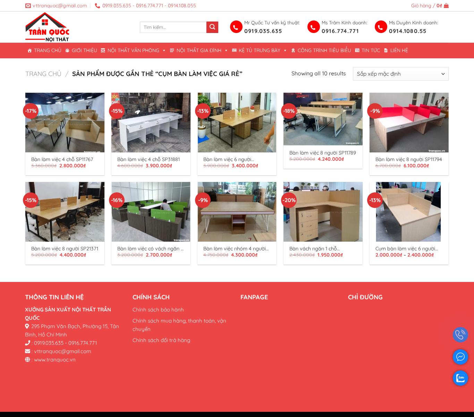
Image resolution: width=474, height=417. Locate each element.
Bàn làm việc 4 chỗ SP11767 (62, 159)
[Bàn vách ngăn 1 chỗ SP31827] (323, 211)
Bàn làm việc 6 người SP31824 (227, 159)
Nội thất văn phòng (133, 50)
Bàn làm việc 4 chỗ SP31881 (148, 159)
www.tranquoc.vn (55, 359)
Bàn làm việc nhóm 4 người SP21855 (234, 248)
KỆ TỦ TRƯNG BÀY (259, 50)
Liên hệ (399, 50)
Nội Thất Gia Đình (199, 50)
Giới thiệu (84, 50)
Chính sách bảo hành (158, 309)
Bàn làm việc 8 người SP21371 (64, 248)
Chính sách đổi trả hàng (161, 339)
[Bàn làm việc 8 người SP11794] (409, 122)
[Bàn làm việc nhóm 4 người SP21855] (237, 211)
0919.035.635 (263, 30)
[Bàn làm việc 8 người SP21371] (64, 211)
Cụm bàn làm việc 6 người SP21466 (405, 248)
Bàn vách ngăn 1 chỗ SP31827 (313, 248)
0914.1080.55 (407, 30)
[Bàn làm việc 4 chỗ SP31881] (151, 122)
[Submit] (212, 27)
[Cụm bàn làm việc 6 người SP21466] (409, 211)
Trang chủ (47, 50)
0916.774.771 (340, 30)
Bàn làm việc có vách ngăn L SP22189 (150, 248)
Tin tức (371, 50)
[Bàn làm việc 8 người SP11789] (323, 119)
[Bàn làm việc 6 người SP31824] (237, 122)
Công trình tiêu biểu (324, 50)
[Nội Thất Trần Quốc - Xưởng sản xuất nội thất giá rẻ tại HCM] (77, 27)
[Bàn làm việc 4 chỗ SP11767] (64, 122)
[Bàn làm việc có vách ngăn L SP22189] (151, 211)
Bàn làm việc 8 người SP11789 (322, 153)
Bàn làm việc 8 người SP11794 (408, 159)
